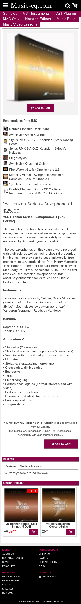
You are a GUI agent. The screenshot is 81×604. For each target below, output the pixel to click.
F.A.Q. (42, 566)
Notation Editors (38, 19)
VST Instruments (36, 13)
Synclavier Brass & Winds (27, 134)
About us (8, 554)
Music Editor (66, 19)
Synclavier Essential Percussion (31, 184)
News (5, 562)
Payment (44, 558)
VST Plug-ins (66, 13)
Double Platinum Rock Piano (29, 129)
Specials (8, 588)
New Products (11, 576)
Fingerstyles (18, 158)
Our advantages (12, 558)
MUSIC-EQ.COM (54, 601)
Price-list (8, 566)
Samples (10, 13)
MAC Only (11, 19)
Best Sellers (11, 580)
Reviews (7, 593)
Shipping (44, 554)
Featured (8, 584)
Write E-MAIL (49, 576)
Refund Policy (48, 562)
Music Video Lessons (20, 24)
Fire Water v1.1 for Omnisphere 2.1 (34, 169)
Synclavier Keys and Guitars (29, 163)
